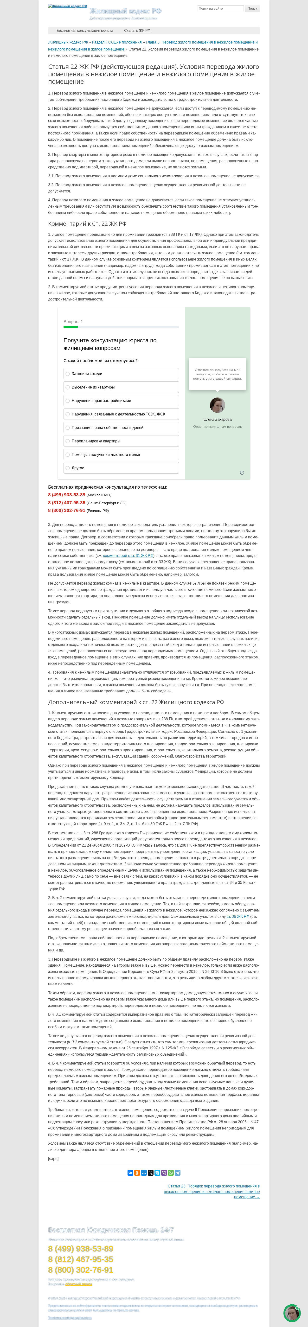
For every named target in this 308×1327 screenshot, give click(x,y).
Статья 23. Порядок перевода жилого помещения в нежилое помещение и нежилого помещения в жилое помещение (212, 1191)
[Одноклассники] (137, 1173)
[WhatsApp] (171, 1173)
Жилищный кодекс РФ (125, 10)
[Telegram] (177, 1173)
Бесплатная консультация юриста (85, 30)
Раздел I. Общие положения (117, 42)
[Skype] (157, 1173)
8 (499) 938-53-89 (66, 494)
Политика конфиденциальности (70, 1318)
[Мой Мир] (144, 1173)
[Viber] (164, 1173)
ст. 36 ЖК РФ (238, 916)
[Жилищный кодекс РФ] (67, 6)
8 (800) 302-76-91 (66, 510)
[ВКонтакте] (130, 1173)
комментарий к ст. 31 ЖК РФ (128, 556)
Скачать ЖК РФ (137, 30)
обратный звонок (78, 1284)
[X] (151, 1173)
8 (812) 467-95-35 (66, 502)
